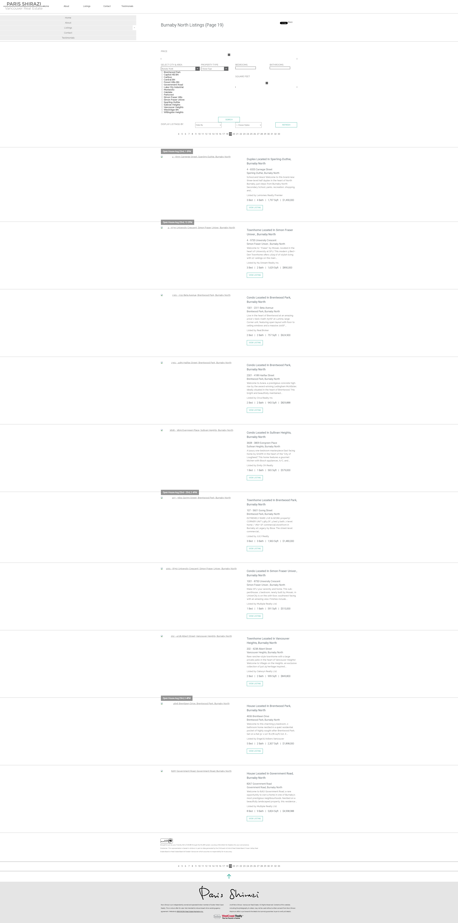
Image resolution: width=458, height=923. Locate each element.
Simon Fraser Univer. (174, 99)
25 (251, 134)
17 (223, 134)
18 (227, 134)
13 (209, 134)
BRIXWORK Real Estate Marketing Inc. (190, 911)
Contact (68, 32)
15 (216, 134)
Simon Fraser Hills (173, 97)
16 (220, 134)
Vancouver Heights (173, 107)
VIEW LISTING (255, 207)
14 (213, 134)
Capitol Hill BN (171, 74)
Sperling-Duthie (172, 102)
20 (234, 134)
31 (272, 134)
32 (275, 134)
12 (206, 134)
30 (268, 134)
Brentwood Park (172, 72)
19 (230, 134)
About (68, 22)
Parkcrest (169, 94)
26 (254, 134)
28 (261, 134)
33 (279, 134)
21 (237, 134)
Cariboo (168, 77)
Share (290, 22)
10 (199, 134)
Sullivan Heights (172, 104)
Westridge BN (171, 109)
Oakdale (168, 92)
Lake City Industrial (174, 87)
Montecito (169, 89)
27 (258, 134)
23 (244, 134)
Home (68, 17)
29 (265, 134)
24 (248, 134)
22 (241, 134)
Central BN (169, 79)
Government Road (173, 84)
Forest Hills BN (171, 82)
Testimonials (68, 38)
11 (203, 134)
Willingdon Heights (173, 112)
